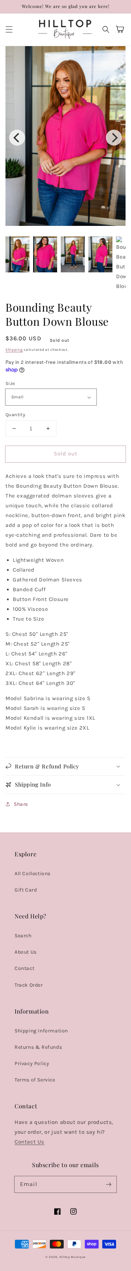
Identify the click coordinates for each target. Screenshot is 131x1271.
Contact (24, 968)
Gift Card (26, 890)
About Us (26, 952)
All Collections (33, 873)
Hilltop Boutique (72, 1257)
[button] (9, 29)
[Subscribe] (108, 1184)
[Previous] (17, 138)
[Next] (114, 138)
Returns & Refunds (38, 1047)
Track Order (29, 985)
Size (10, 383)
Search (23, 936)
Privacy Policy (32, 1063)
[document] (65, 137)
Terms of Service (35, 1080)
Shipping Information (41, 1031)
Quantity (15, 414)
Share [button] (21, 804)
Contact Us (29, 1141)
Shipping (14, 350)
